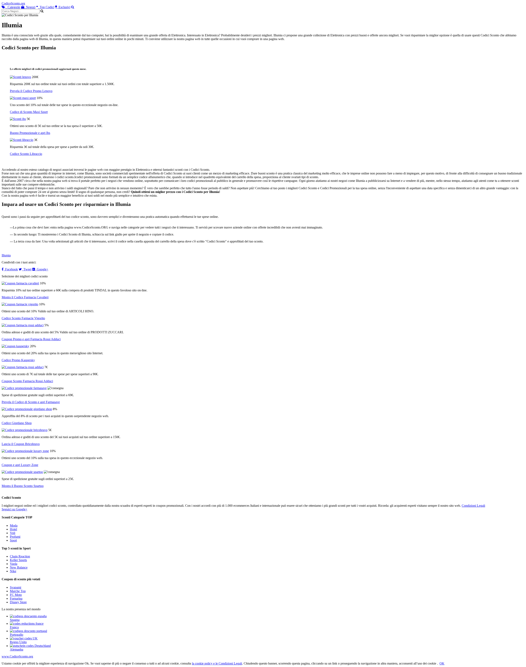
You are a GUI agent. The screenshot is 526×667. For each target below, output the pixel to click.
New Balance (19, 567)
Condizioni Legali (473, 505)
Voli (12, 533)
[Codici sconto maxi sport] (23, 98)
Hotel (13, 529)
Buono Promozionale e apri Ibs (30, 133)
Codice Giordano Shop (17, 423)
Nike (13, 571)
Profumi (15, 536)
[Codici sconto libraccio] (21, 140)
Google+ (41, 269)
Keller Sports (18, 560)
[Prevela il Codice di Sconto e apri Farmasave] (24, 388)
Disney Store (18, 602)
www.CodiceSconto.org (17, 656)
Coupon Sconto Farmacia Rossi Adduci (27, 381)
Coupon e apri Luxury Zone (20, 465)
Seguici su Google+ (14, 509)
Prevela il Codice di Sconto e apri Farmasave (31, 402)
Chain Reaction (20, 556)
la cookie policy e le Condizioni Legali (217, 663)
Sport (13, 540)
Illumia (6, 255)
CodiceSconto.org (13, 3)
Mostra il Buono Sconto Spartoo (23, 486)
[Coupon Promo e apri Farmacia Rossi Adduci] (23, 325)
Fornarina (16, 598)
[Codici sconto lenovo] (20, 77)
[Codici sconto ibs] (18, 119)
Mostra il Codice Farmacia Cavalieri (25, 297)
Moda (13, 525)
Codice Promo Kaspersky (18, 360)
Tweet (26, 269)
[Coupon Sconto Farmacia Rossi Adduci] (23, 367)
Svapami (15, 587)
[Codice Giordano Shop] (27, 409)
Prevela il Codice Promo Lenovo (31, 91)
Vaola (13, 563)
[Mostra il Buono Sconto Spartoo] (22, 472)
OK (441, 663)
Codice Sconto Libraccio (26, 154)
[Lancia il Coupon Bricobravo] (24, 430)
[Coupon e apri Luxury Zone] (25, 451)
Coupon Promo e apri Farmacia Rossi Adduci (31, 339)
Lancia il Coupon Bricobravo (21, 444)
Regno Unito (18, 642)
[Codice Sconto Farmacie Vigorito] (20, 304)
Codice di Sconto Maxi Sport (29, 112)
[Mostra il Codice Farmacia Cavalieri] (20, 283)
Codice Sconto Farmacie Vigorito (23, 318)
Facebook (10, 269)
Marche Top (18, 591)
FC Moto (16, 595)
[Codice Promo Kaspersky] (15, 346)
